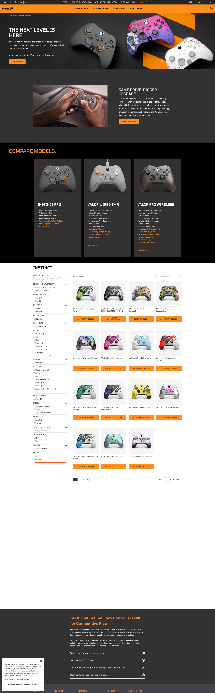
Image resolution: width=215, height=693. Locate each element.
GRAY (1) (39, 343)
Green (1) (39, 346)
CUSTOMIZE (136, 8)
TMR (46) (39, 438)
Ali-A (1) (39, 373)
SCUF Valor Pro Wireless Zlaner (167, 407)
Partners (119, 8)
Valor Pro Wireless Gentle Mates (140, 456)
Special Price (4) (42, 291)
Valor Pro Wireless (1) (44, 413)
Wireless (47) (41, 326)
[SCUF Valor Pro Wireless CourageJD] (141, 293)
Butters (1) (40, 383)
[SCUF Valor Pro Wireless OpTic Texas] (86, 293)
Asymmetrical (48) (43, 431)
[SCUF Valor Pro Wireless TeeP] (113, 441)
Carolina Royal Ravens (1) (46, 389)
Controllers (80, 8)
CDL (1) (39, 386)
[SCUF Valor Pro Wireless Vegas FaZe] (113, 342)
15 (165, 479)
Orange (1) (40, 353)
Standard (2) (41, 312)
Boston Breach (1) (43, 379)
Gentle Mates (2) (42, 370)
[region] (23, 674)
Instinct (28, 16)
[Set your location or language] (190, 2)
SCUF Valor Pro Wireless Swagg (140, 407)
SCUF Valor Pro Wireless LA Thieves (166, 359)
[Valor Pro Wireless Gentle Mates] (141, 441)
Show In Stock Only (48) (45, 287)
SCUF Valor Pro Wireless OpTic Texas (84, 310)
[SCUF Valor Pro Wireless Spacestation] (169, 293)
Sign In (200, 2)
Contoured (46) (42, 308)
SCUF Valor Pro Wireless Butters (85, 358)
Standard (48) (41, 319)
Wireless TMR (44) (43, 406)
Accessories (100, 8)
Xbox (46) (39, 363)
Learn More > (93, 245)
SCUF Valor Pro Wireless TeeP (111, 456)
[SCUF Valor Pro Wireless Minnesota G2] (113, 392)
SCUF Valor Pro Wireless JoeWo (140, 358)
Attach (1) (40, 376)
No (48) (39, 399)
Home (10, 16)
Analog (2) (40, 441)
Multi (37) (40, 334)
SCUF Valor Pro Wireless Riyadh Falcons (84, 408)
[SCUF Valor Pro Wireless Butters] (86, 342)
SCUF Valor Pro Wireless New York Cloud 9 (85, 457)
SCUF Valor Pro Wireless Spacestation (165, 310)
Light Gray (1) (41, 349)
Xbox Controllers (19, 16)
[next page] (91, 479)
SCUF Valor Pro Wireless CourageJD (137, 310)
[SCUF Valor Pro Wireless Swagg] (141, 392)
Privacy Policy (22, 675)
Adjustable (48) (42, 449)
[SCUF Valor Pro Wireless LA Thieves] (169, 342)
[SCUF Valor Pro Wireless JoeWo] (141, 342)
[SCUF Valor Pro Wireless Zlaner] (169, 392)
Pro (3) (38, 410)
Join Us (210, 2)
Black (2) (39, 337)
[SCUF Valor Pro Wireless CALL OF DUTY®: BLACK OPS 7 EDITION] (113, 293)
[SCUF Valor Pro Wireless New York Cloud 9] (86, 441)
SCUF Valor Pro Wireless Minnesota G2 (109, 408)
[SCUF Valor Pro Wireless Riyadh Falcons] (86, 392)
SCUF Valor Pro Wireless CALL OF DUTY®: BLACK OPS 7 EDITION (113, 310)
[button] (7, 8)
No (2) (38, 301)
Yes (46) (39, 298)
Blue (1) (39, 340)
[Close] (41, 661)
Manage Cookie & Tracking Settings (22, 684)
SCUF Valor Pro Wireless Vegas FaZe (112, 359)
